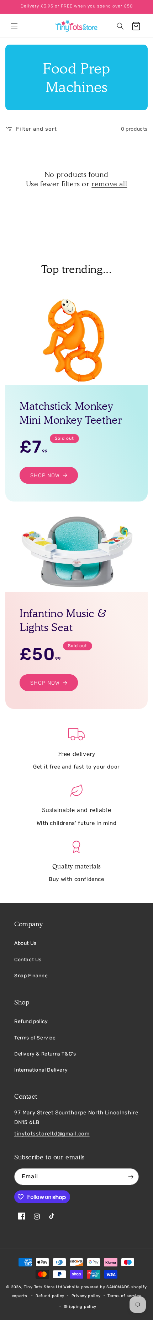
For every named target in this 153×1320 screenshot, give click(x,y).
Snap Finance (31, 976)
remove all (109, 184)
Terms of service (124, 1296)
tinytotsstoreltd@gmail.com (52, 1133)
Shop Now (45, 475)
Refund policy (31, 1021)
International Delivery (41, 1070)
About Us (25, 943)
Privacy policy (86, 1296)
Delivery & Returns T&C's (45, 1054)
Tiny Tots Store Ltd (43, 1287)
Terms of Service (35, 1038)
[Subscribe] (130, 1176)
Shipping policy (80, 1306)
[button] (14, 26)
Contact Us (28, 960)
